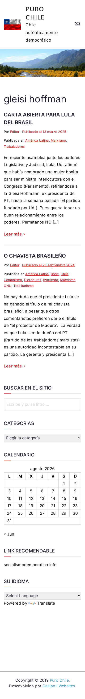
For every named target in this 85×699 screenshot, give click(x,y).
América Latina (37, 140)
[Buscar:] (42, 404)
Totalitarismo (23, 286)
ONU (8, 286)
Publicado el (44, 132)
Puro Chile (59, 680)
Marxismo (58, 140)
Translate (46, 603)
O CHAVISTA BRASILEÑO (35, 256)
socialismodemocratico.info (30, 564)
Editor (14, 132)
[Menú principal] (77, 24)
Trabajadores (14, 146)
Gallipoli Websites (58, 686)
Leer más (13, 234)
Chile (64, 274)
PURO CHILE (35, 12)
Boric (55, 274)
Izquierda (50, 280)
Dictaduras (32, 280)
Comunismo (13, 280)
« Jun (9, 534)
